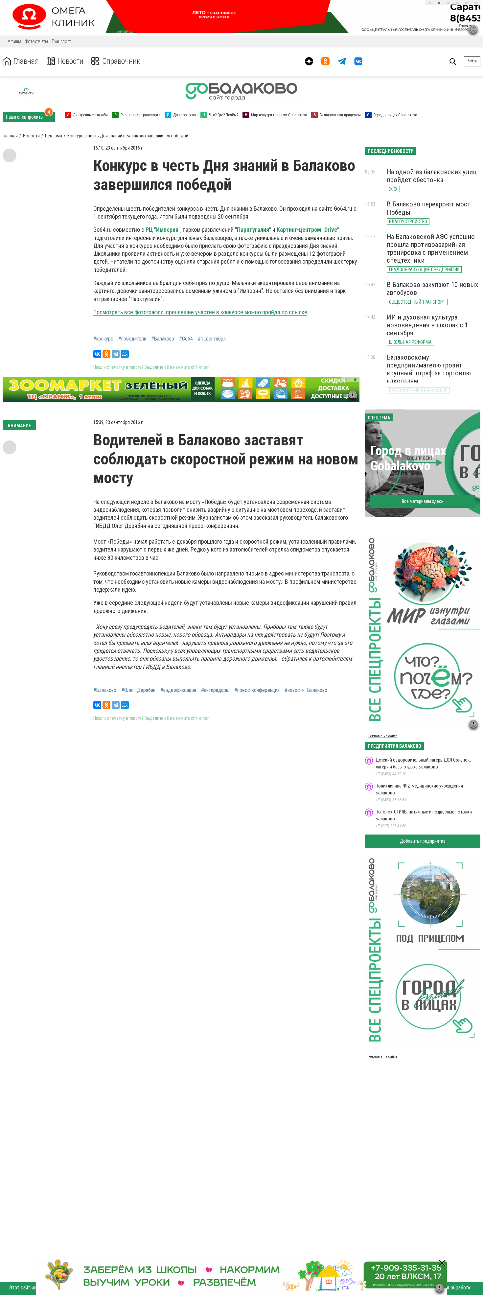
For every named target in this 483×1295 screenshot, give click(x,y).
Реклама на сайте (382, 736)
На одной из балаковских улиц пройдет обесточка (432, 176)
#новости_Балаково (306, 690)
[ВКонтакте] (97, 354)
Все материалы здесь (423, 501)
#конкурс (103, 339)
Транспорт (61, 41)
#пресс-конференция (257, 690)
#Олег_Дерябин (138, 690)
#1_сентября (212, 339)
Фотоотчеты (36, 41)
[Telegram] (116, 354)
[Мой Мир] (125, 354)
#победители (132, 339)
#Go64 (186, 339)
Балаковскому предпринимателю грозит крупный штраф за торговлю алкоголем (429, 369)
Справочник (121, 61)
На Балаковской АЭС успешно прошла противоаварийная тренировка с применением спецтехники (431, 248)
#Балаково (162, 339)
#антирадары (215, 690)
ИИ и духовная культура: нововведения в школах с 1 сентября (427, 325)
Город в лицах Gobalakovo (408, 458)
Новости (70, 61)
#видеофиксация (178, 690)
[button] (429, 3)
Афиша (14, 41)
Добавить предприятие (423, 841)
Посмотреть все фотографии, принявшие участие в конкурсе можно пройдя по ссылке (200, 312)
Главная (26, 61)
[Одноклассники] (106, 354)
